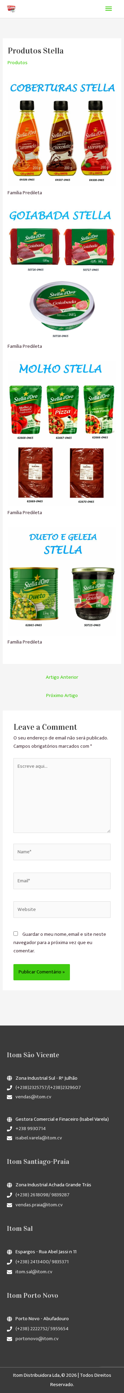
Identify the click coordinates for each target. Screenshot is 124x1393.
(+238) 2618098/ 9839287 (43, 1195)
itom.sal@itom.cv (34, 1272)
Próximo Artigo (62, 695)
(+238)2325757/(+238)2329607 (48, 1087)
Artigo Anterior (62, 677)
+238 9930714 (31, 1129)
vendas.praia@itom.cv (39, 1205)
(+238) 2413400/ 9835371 (42, 1262)
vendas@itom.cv (33, 1097)
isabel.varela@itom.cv (39, 1138)
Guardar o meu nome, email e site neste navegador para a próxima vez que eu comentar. (59, 942)
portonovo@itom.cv (37, 1339)
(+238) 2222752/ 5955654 (42, 1329)
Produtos (18, 63)
